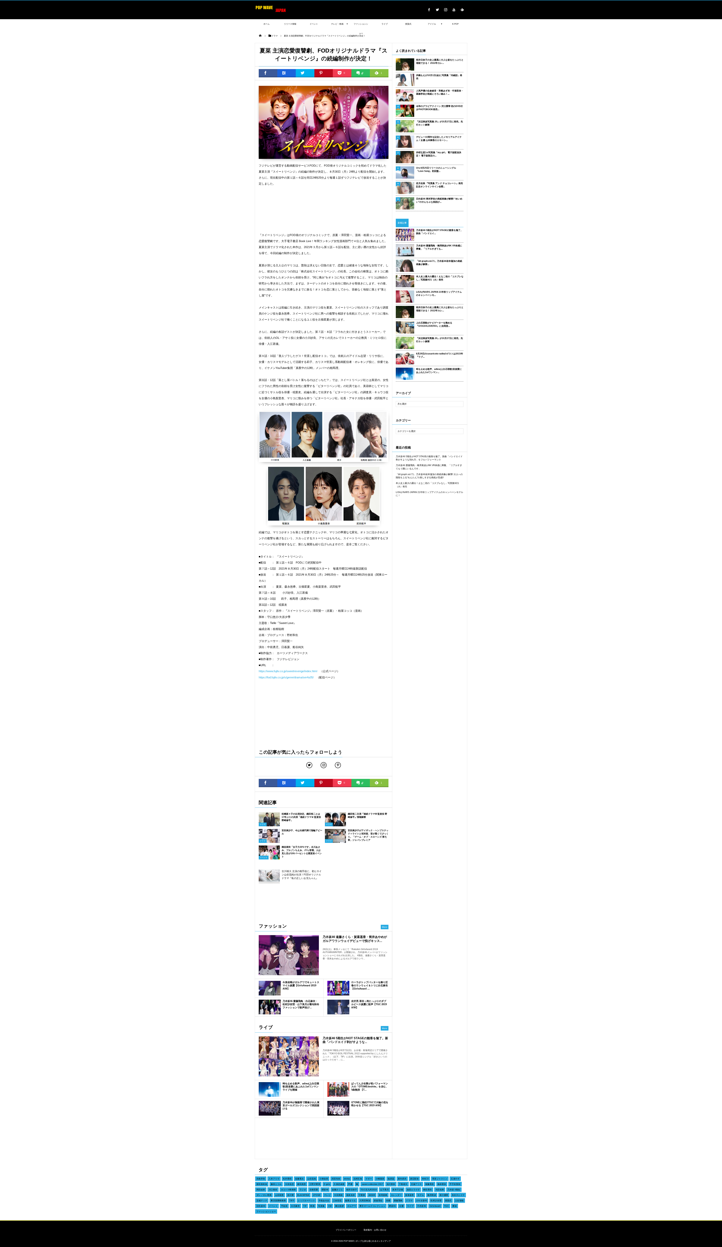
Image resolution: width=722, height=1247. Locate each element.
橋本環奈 (442, 1184)
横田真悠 (301, 1184)
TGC (446, 1206)
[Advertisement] (323, 209)
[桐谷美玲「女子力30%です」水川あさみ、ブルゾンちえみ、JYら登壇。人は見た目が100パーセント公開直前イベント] (269, 858)
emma (347, 1179)
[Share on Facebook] (429, 9)
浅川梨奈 (391, 1184)
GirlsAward (435, 1206)
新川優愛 (444, 1195)
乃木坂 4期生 (453, 1189)
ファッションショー (266, 1211)
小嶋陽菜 (380, 1179)
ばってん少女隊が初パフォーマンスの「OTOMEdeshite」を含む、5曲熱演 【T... (369, 1086)
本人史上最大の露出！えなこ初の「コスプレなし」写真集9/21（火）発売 (439, 278)
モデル (420, 1195)
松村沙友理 (436, 1200)
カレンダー (396, 1195)
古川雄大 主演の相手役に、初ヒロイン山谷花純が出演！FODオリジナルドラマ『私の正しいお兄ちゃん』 (302, 874)
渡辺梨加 (414, 1179)
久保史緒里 (339, 1184)
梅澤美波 (431, 1195)
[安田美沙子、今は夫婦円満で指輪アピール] (269, 842)
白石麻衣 (295, 1206)
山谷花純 (311, 1179)
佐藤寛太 (299, 1179)
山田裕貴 (279, 1195)
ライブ (410, 1206)
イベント (263, 857)
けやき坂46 (421, 1200)
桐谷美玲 (427, 1189)
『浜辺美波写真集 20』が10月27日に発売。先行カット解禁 (439, 123)
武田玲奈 (336, 1179)
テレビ (327, 1195)
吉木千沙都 (397, 1189)
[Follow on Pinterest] (338, 765)
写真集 (321, 1206)
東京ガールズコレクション (372, 1206)
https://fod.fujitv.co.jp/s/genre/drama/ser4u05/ (286, 677)
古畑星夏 (313, 1189)
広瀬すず (455, 1179)
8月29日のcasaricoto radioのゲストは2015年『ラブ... (439, 355)
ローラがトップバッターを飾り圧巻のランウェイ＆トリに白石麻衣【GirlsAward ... (369, 985)
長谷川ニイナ (458, 1195)
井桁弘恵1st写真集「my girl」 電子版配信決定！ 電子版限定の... (438, 154)
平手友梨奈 (455, 1184)
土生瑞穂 (459, 1200)
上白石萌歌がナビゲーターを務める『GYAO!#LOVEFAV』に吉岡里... (434, 324)
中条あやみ (324, 1200)
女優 (401, 1206)
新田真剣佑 (261, 1184)
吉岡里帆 (383, 1195)
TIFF (291, 1200)
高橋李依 (260, 1179)
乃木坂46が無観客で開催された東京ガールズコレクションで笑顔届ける (301, 1105)
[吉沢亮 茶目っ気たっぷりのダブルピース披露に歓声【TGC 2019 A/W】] (338, 1007)
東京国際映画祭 (278, 1200)
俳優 (388, 1200)
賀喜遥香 (409, 1195)
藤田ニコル (276, 1184)
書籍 (454, 1206)
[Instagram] (445, 9)
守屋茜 (362, 1195)
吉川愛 (290, 1195)
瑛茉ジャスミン (439, 1179)
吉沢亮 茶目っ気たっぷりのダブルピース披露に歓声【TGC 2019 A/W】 (369, 1004)
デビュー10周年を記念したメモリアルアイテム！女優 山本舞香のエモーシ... (439, 139)
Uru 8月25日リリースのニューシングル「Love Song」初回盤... (436, 169)
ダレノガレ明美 (264, 1195)
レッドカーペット (306, 1200)
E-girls (327, 1184)
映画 (312, 1206)
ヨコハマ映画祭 (288, 1189)
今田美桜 (338, 1195)
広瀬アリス (416, 1184)
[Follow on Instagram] (324, 765)
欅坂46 (392, 1206)
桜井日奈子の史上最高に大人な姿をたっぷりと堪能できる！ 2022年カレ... (439, 61)
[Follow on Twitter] (437, 9)
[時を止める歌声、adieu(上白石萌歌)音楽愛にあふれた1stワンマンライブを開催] (270, 1089)
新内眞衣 (402, 1179)
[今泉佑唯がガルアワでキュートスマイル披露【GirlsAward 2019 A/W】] (270, 988)
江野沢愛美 (314, 1184)
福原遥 (391, 1179)
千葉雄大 (403, 1184)
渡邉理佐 (378, 1200)
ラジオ (303, 1189)
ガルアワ (351, 1206)
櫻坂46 (325, 1189)
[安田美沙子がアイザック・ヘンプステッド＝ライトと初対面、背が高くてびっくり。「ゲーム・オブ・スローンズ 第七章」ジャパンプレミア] (335, 842)
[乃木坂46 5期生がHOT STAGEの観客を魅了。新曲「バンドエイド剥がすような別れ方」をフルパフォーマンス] (289, 1059)
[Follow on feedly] (462, 9)
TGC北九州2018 (369, 1189)
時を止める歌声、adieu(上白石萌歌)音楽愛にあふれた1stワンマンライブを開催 (301, 1086)
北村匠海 (357, 1179)
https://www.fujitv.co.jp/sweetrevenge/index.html (288, 671)
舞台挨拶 (339, 1206)
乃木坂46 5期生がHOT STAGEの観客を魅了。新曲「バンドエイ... (439, 232)
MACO (425, 1179)
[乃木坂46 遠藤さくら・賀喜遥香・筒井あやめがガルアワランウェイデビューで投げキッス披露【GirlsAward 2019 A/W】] (289, 955)
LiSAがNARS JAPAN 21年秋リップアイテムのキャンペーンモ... (439, 293)
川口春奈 (273, 1189)
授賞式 (448, 1200)
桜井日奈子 (351, 1189)
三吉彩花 (337, 1200)
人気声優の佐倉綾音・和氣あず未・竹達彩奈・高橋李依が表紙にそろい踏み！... (439, 92)
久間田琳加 (364, 1200)
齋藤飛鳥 (398, 1200)
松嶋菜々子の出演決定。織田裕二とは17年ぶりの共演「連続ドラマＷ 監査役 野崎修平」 (301, 817)
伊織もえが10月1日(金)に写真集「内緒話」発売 (439, 77)
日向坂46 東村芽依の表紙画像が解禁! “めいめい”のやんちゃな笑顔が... (439, 200)
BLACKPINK (303, 1195)
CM (330, 1206)
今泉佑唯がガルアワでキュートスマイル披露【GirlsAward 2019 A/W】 (301, 985)
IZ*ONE (317, 1195)
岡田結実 (260, 1189)
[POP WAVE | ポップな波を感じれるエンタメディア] (271, 12)
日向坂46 (260, 1206)
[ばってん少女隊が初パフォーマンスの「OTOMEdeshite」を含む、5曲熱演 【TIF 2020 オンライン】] (338, 1089)
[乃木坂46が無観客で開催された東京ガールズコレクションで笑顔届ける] (270, 1108)
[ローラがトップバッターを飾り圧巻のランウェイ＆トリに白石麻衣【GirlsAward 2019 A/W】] (338, 988)
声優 (350, 1184)
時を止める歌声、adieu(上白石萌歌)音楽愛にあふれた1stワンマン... (439, 371)
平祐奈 (284, 1206)
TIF (305, 1206)
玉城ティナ (261, 1200)
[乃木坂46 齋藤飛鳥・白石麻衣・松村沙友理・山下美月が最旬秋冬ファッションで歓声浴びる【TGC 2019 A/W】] (270, 1007)
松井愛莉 (287, 1179)
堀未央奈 (350, 1195)
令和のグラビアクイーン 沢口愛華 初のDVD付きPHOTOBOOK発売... (439, 108)
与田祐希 (439, 1189)
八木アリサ (274, 1179)
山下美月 (384, 1189)
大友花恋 (289, 1184)
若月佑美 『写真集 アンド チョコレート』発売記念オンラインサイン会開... (439, 185)
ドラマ (262, 824)
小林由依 (323, 1179)
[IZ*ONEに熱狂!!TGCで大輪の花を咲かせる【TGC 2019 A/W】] (338, 1108)
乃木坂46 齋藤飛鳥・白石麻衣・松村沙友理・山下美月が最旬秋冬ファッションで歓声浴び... (301, 1004)
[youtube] (454, 9)
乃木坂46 (421, 1206)
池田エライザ (413, 1189)
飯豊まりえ (350, 1200)
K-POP (455, 24)
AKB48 (372, 1195)
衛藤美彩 (429, 1184)
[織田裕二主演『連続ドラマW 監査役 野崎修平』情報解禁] (335, 826)
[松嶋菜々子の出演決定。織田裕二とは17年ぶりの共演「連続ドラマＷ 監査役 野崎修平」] (269, 826)
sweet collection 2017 (372, 1184)
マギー (369, 1179)
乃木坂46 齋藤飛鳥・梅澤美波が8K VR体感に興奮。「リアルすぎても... (439, 247)
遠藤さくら (337, 1189)
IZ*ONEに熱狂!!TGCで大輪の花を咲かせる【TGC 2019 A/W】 (369, 1104)
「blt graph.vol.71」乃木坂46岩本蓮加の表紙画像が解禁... (439, 263)
